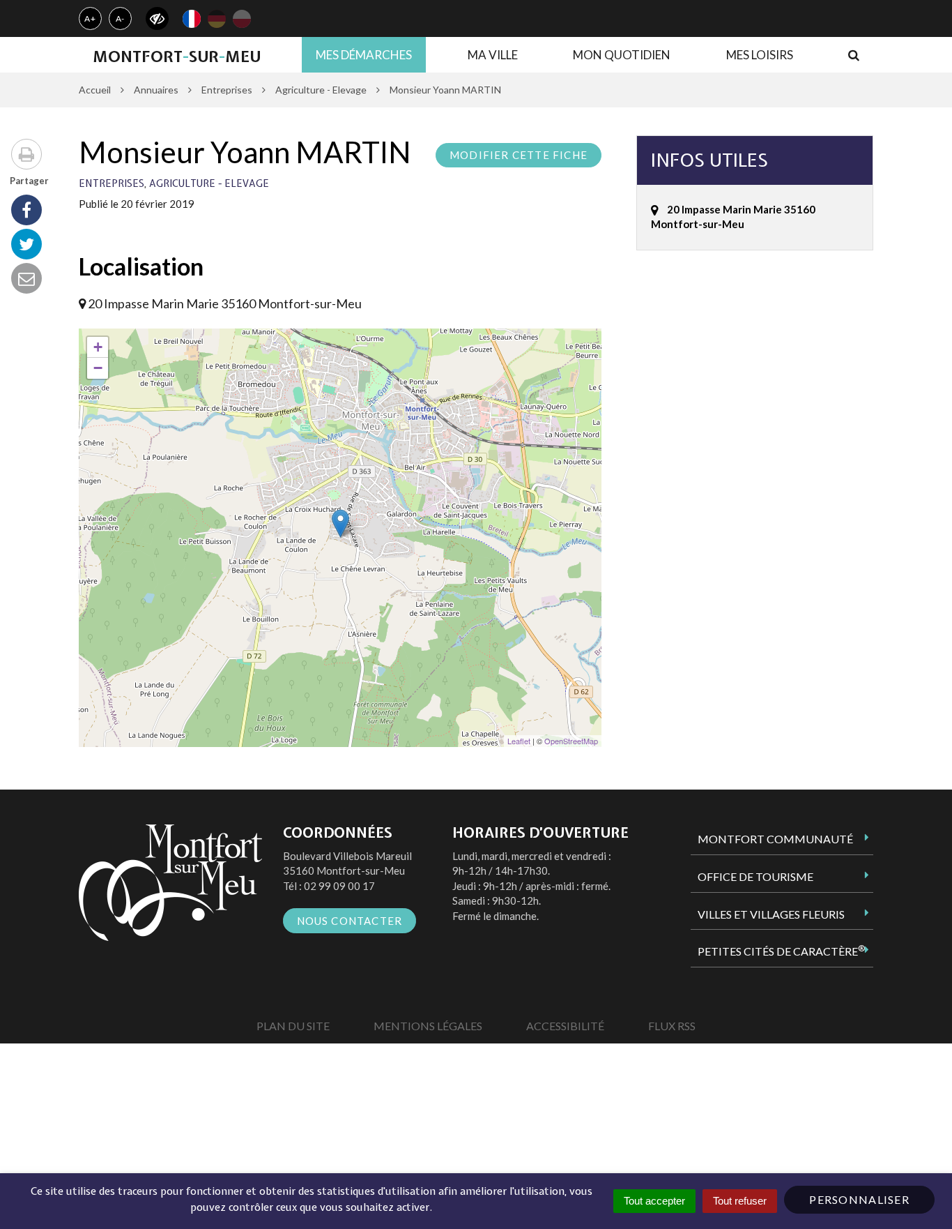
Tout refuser (740, 1201)
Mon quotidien (621, 54)
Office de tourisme (755, 876)
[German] (217, 19)
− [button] (97, 368)
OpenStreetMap (571, 740)
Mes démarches (364, 54)
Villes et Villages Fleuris (771, 914)
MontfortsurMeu (177, 56)
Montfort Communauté (775, 838)
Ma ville (493, 54)
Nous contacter (350, 920)
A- (120, 18)
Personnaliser (859, 1199)
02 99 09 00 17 (339, 886)
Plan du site (293, 1025)
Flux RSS (672, 1025)
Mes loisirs (759, 54)
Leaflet (518, 740)
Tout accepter (654, 1201)
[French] (192, 19)
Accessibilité (565, 1025)
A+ (90, 18)
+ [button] (97, 347)
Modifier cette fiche (519, 155)
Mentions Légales (428, 1025)
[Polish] (242, 19)
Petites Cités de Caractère (781, 951)
